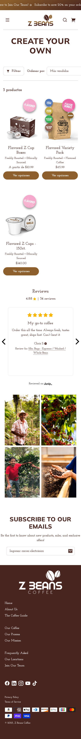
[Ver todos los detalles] (21, 119)
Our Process (12, 634)
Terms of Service (13, 702)
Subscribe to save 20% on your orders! (52, 4)
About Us (11, 609)
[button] (65, 20)
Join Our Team (15, 665)
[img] (45, 343)
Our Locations (14, 659)
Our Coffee (12, 628)
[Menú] (7, 20)
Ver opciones (21, 175)
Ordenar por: (36, 71)
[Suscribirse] (70, 551)
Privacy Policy (12, 697)
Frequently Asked (16, 653)
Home (8, 603)
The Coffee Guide (16, 615)
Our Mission (13, 640)
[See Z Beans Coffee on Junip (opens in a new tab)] (48, 383)
